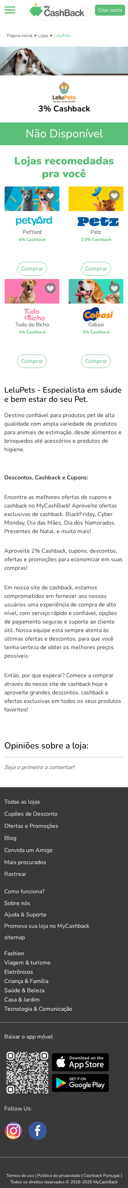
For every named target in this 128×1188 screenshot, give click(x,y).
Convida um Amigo (28, 850)
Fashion (14, 953)
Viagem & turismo (27, 963)
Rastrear (15, 874)
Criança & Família (26, 981)
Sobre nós (17, 903)
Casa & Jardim (22, 1000)
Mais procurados (25, 862)
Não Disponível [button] (64, 133)
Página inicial (20, 35)
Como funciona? (24, 891)
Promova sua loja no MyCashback (46, 926)
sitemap (14, 937)
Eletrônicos (18, 972)
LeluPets (62, 35)
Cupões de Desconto (31, 814)
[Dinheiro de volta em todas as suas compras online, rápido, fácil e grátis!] (56, 10)
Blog (10, 838)
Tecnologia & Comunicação (38, 1009)
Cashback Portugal (102, 1175)
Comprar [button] (32, 269)
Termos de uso (20, 1175)
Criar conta (110, 10)
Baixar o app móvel (28, 1037)
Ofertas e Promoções (31, 826)
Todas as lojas (22, 802)
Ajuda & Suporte (25, 915)
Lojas (43, 35)
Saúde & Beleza (24, 990)
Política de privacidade (58, 1175)
